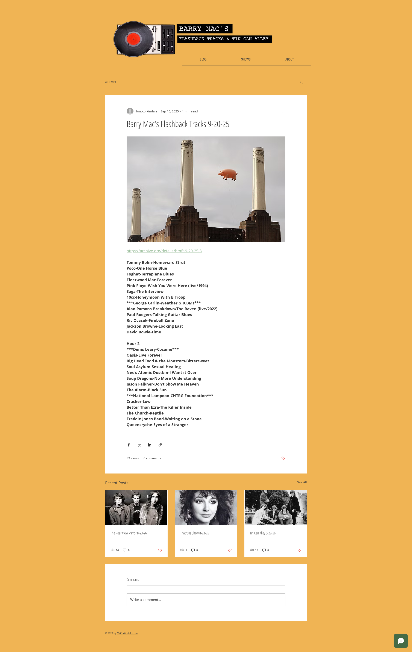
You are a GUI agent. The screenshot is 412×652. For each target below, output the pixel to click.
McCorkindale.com (127, 633)
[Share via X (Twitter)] (139, 445)
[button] (301, 81)
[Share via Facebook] (129, 445)
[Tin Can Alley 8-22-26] (276, 507)
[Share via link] (160, 445)
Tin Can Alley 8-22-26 (263, 533)
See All (302, 482)
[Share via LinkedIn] (150, 445)
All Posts (110, 82)
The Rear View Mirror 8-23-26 (129, 533)
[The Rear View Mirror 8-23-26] (136, 507)
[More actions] (282, 111)
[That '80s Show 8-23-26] (206, 507)
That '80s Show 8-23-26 (194, 533)
